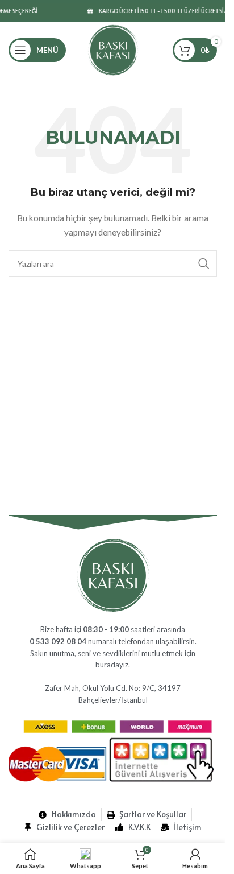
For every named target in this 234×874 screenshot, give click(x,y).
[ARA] (204, 263)
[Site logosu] (113, 49)
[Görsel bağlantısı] (113, 574)
